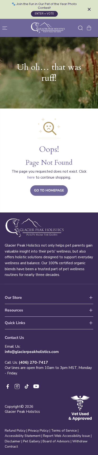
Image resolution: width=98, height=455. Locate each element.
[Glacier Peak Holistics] (48, 28)
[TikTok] (26, 386)
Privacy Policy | (39, 430)
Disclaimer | (14, 441)
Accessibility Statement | (24, 436)
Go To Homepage (49, 190)
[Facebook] (7, 386)
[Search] (80, 28)
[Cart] (89, 28)
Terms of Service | (64, 430)
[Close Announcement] (89, 9)
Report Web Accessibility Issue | (67, 436)
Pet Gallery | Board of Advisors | (47, 441)
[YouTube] (36, 386)
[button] (5, 28)
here (31, 177)
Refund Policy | (16, 430)
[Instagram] (17, 386)
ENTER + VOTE (44, 14)
